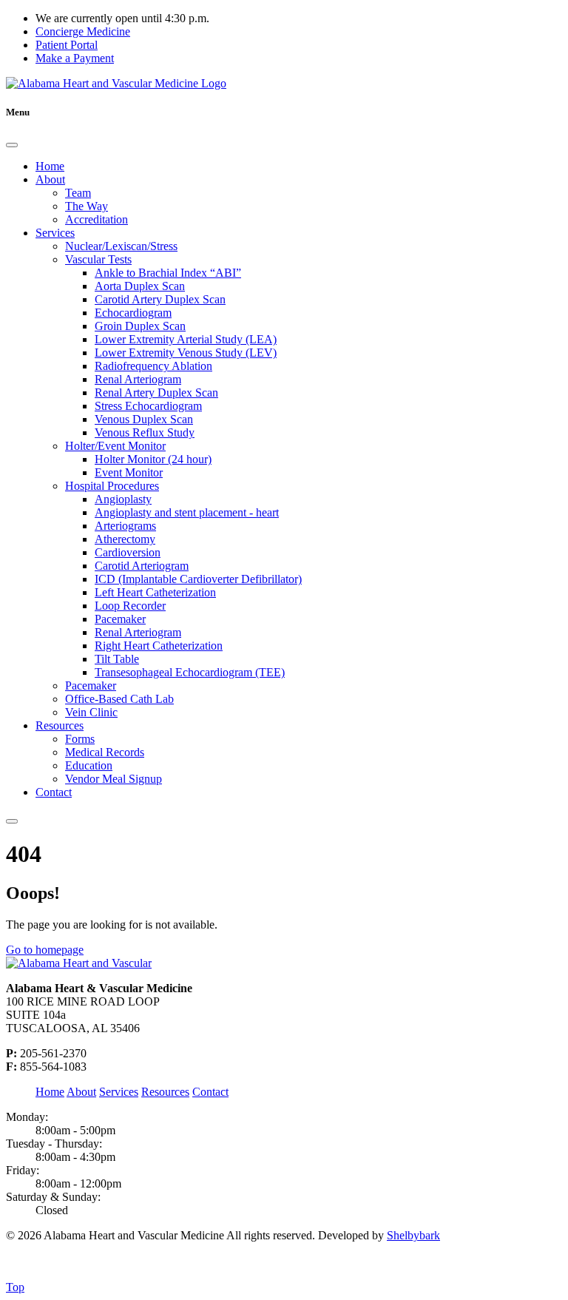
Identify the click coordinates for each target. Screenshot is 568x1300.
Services (55, 232)
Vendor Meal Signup (113, 778)
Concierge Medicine (83, 31)
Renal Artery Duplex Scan (156, 392)
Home (50, 166)
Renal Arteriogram (138, 379)
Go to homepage (45, 949)
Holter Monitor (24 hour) (153, 459)
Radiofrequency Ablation (153, 366)
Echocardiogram (133, 312)
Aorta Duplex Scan (140, 286)
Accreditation (96, 219)
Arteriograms (125, 525)
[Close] (12, 145)
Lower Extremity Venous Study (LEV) (186, 352)
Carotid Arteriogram (142, 565)
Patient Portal (67, 44)
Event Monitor (129, 472)
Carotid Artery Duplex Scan (160, 299)
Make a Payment (75, 58)
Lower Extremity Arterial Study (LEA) (186, 339)
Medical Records (104, 752)
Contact (54, 792)
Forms (80, 738)
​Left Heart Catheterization (155, 592)
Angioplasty (123, 499)
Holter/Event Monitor (115, 445)
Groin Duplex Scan (140, 326)
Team (78, 192)
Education (88, 765)
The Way (86, 206)
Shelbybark (413, 1235)
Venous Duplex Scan (144, 419)
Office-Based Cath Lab (119, 699)
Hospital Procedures (112, 485)
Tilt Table (117, 659)
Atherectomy (125, 539)
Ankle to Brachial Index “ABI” (168, 272)
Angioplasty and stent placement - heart (187, 512)
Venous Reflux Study (145, 432)
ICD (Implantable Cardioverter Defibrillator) (198, 579)
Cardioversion (127, 552)
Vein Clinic (91, 712)
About (50, 179)
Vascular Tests (98, 259)
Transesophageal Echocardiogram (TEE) (190, 672)
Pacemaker (120, 619)
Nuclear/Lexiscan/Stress (121, 246)
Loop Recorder (130, 605)
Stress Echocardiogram (148, 406)
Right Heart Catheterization (159, 645)
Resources (60, 725)
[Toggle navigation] (12, 821)
